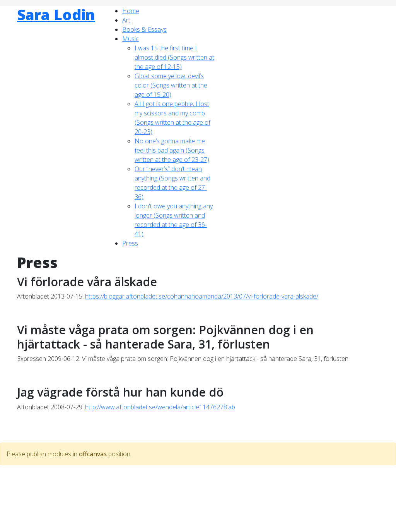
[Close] (2, 438)
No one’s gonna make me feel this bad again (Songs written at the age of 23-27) (172, 150)
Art (126, 20)
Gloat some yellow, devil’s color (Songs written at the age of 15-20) (171, 85)
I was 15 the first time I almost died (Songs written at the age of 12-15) (174, 57)
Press (130, 243)
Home (130, 11)
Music (130, 38)
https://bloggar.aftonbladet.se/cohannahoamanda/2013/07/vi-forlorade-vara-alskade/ (201, 296)
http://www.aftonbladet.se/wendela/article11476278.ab (160, 407)
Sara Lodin (56, 14)
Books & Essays (144, 29)
